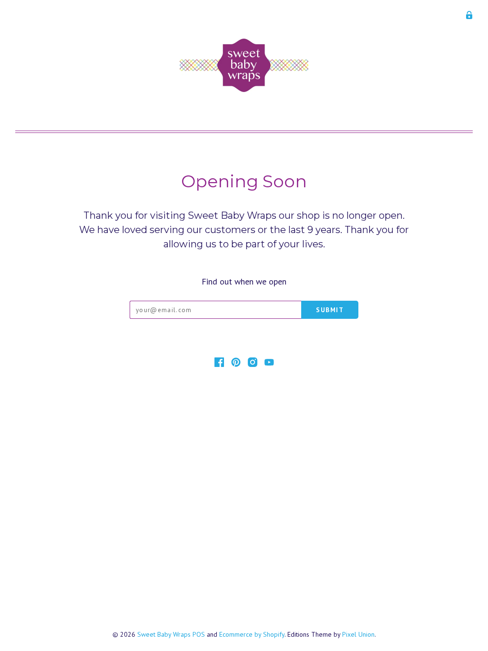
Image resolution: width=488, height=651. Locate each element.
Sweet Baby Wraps (164, 634)
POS (199, 634)
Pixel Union (358, 634)
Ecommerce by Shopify (252, 634)
